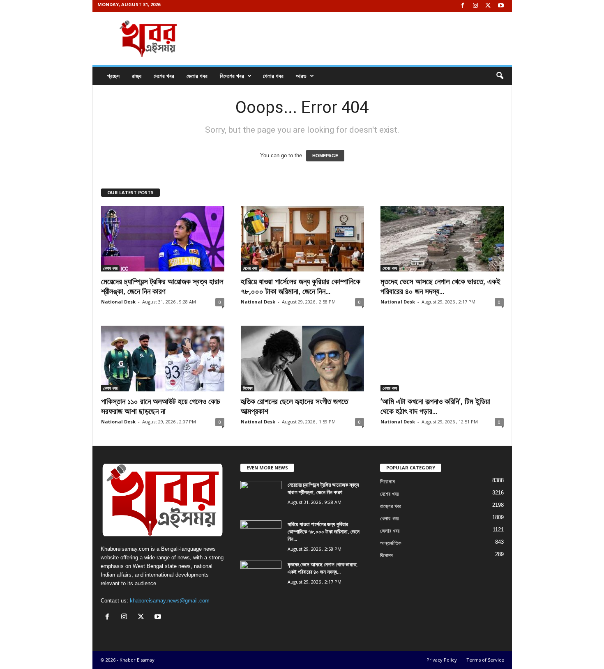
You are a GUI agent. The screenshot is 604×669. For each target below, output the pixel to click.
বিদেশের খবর (232, 76)
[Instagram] (475, 6)
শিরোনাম (387, 481)
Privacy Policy (441, 660)
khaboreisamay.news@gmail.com (170, 601)
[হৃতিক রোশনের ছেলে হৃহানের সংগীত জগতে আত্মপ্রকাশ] (302, 358)
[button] (500, 76)
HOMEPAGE (325, 155)
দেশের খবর (164, 76)
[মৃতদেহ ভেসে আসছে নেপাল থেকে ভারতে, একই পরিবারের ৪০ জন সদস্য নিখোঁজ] (442, 238)
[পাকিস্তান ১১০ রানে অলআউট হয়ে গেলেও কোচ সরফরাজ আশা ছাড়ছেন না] (162, 358)
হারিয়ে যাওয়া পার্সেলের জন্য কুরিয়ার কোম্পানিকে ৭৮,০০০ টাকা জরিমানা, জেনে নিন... (300, 286)
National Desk (118, 302)
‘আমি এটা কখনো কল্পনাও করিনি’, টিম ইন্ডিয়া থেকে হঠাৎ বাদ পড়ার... (435, 406)
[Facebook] (463, 6)
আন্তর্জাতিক (390, 543)
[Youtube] (501, 6)
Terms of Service (485, 660)
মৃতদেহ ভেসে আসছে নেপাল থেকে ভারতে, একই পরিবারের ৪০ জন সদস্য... (440, 286)
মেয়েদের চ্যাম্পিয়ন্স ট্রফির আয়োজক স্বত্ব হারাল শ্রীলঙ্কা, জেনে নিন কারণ (162, 286)
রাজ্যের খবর (390, 506)
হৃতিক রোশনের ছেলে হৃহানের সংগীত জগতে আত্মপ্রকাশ (294, 406)
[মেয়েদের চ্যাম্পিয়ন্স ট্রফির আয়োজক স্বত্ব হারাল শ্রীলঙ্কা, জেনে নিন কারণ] (162, 238)
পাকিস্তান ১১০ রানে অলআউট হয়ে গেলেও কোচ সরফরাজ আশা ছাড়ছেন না (160, 406)
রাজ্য (136, 76)
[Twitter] (488, 6)
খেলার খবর (273, 76)
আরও (301, 76)
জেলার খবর (197, 76)
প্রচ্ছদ (113, 76)
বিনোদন (247, 388)
